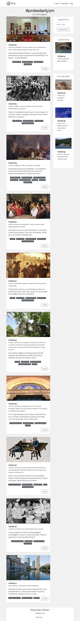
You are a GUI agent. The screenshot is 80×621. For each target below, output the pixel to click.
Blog (13, 3)
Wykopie (39, 617)
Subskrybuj (63, 30)
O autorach (64, 3)
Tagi (71, 3)
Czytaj (44, 69)
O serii (56, 3)
